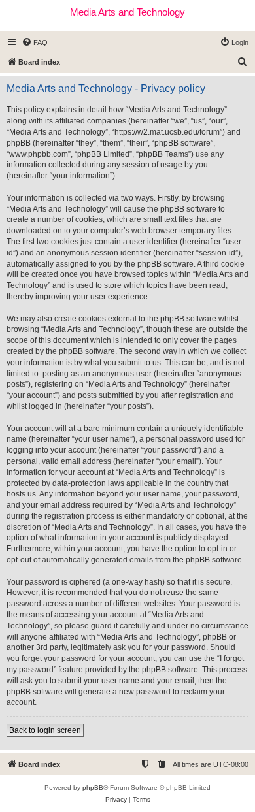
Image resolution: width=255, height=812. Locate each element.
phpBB (92, 787)
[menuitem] (35, 42)
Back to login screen (45, 730)
